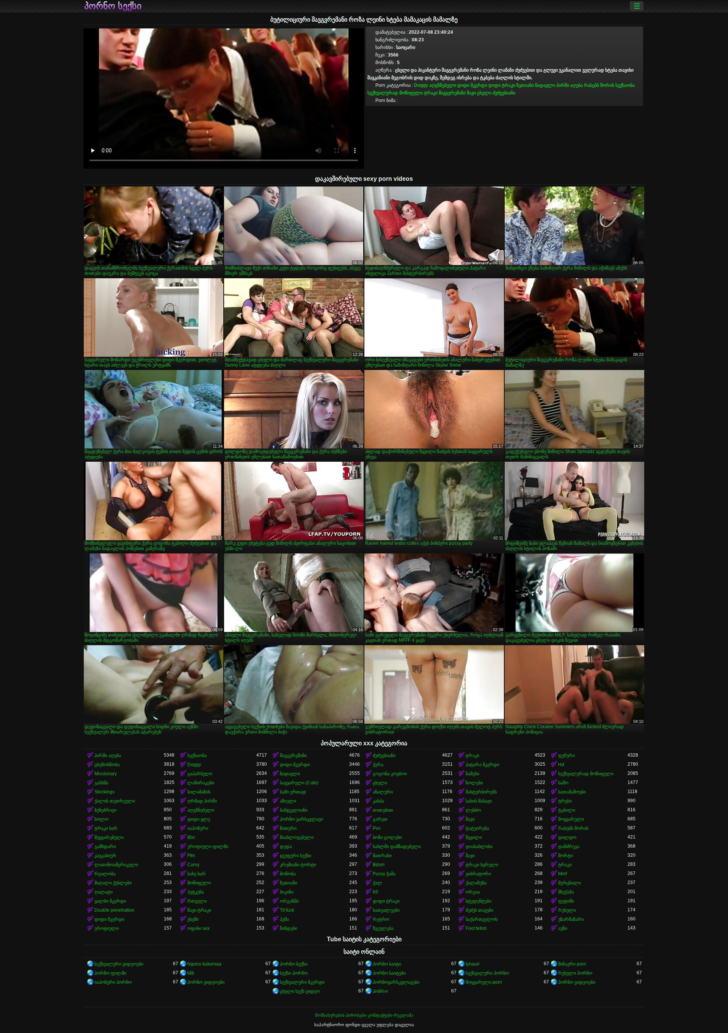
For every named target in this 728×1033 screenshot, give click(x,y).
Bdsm (378, 864)
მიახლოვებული (297, 837)
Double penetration (114, 910)
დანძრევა (568, 846)
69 (375, 892)
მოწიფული (199, 883)
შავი (471, 93)
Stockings (104, 792)
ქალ (377, 883)
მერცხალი (569, 883)
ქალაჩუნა (476, 883)
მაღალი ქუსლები (113, 883)
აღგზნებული (442, 85)
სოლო (101, 819)
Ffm (191, 855)
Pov (377, 828)
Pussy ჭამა (384, 873)
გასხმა (101, 782)
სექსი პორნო (294, 973)
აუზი (562, 928)
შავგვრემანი (452, 93)
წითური (288, 828)
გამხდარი (105, 846)
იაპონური (197, 828)
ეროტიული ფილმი (207, 846)
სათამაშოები (572, 792)
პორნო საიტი (387, 964)
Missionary (105, 773)
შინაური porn (572, 964)
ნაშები (472, 773)
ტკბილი (566, 810)
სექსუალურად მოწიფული (395, 93)
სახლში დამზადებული (397, 846)
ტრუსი (565, 801)
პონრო (380, 991)
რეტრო (381, 919)
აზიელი (288, 801)
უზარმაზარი (571, 919)
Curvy (193, 864)
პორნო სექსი (112, 6)
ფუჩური (566, 755)
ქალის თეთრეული (114, 801)
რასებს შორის (599, 85)
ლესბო (473, 810)
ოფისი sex (198, 928)
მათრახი (382, 855)
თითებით (383, 810)
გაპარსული (199, 773)
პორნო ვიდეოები (205, 982)
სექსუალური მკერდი (302, 982)
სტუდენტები (478, 901)
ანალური (383, 792)
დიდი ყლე (198, 819)
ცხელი (484, 93)
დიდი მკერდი (472, 85)
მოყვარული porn (484, 982)
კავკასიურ (105, 855)
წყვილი (474, 837)
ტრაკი (431, 93)
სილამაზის (198, 792)
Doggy (421, 85)
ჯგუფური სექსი (295, 855)
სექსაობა (625, 85)
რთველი (197, 901)
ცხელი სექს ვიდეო (300, 991)
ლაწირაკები (200, 782)
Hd (561, 764)
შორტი (565, 855)
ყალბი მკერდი (110, 901)
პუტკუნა (195, 892)
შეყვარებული (109, 837)
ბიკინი (286, 892)
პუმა (284, 919)
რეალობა (105, 873)
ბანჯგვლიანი (294, 810)
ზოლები (474, 782)
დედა (286, 846)
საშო (563, 782)
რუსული (567, 910)
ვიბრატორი (478, 873)
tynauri (473, 964)
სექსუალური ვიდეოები (118, 964)
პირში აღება (569, 85)
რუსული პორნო (575, 973)
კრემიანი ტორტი (298, 864)
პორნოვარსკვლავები (396, 982)
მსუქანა (566, 892)
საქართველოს (481, 919)
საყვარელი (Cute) (299, 782)
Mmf (562, 873)
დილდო (567, 837)
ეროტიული (106, 928)
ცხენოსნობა (107, 764)
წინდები (288, 928)
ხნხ (190, 973)
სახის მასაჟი (479, 801)
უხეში (193, 919)
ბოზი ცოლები (387, 837)
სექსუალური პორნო (487, 973)
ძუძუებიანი (504, 93)
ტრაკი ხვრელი (482, 864)
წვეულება (383, 928)
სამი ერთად (293, 792)
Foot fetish (476, 928)
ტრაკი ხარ (106, 828)
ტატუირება (477, 828)
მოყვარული (571, 819)
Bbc (191, 837)
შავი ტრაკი (199, 910)
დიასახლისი (479, 846)
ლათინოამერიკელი (116, 864)
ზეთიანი (525, 85)
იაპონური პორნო (113, 982)
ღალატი (103, 892)
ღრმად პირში (202, 801)
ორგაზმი (289, 901)
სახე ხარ (196, 873)
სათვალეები (386, 910)
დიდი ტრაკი (501, 85)
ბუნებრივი (105, 810)
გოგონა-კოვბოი (390, 773)
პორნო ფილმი (110, 973)
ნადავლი (545, 85)
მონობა (288, 873)
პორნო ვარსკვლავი (301, 819)
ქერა (378, 764)
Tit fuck (287, 910)
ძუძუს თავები (479, 910)
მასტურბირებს (481, 792)
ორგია (473, 892)
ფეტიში (566, 901)
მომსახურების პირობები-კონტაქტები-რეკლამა (364, 1015)
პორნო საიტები (389, 973)
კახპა (378, 801)
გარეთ (380, 819)
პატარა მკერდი (482, 764)
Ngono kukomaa (204, 964)
